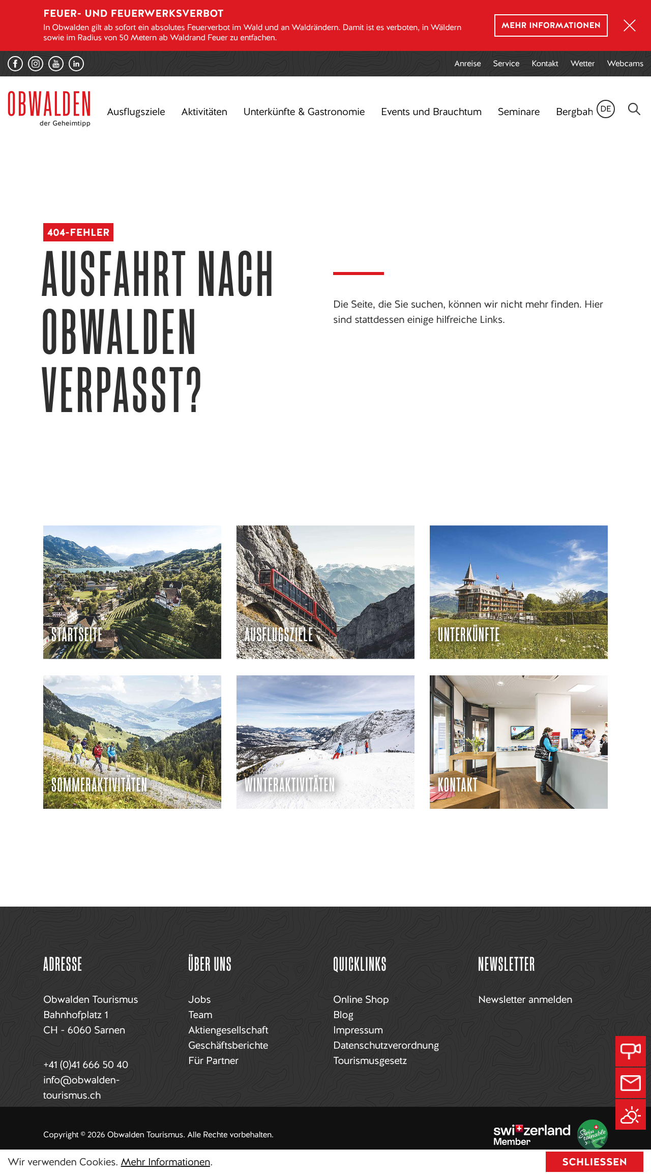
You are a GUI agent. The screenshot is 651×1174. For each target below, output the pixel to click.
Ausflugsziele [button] (136, 111)
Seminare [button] (519, 111)
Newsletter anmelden (525, 999)
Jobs (199, 999)
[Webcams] (630, 1051)
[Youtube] (56, 63)
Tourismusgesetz (370, 1060)
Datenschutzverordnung (386, 1045)
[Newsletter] (630, 1083)
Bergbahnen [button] (582, 111)
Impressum (358, 1029)
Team (200, 1014)
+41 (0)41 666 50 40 (85, 1064)
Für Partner (213, 1060)
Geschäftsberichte (228, 1045)
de (605, 108)
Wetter (583, 63)
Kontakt (544, 63)
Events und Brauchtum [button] (431, 111)
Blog (343, 1014)
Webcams (625, 63)
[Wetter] (630, 1114)
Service (506, 63)
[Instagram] (35, 63)
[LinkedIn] (76, 63)
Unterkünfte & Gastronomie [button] (303, 111)
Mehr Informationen (165, 1161)
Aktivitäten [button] (204, 111)
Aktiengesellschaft (228, 1029)
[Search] (634, 109)
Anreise (467, 63)
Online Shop (361, 999)
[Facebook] (15, 63)
